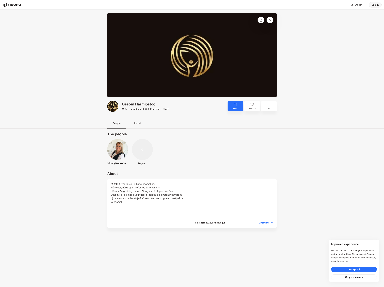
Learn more (342, 261)
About (137, 123)
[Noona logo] (12, 5)
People (116, 123)
